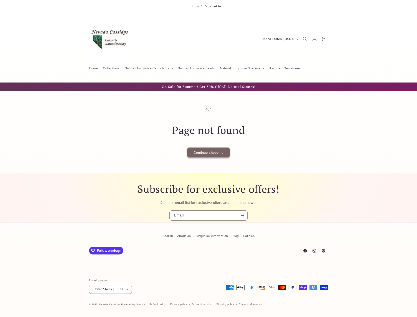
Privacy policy (178, 304)
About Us (184, 236)
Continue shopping (208, 152)
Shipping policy (225, 304)
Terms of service (202, 304)
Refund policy (157, 304)
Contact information (250, 304)
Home (194, 6)
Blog (235, 236)
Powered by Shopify (133, 304)
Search (167, 236)
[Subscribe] (242, 215)
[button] (148, 68)
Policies (249, 236)
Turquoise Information (211, 236)
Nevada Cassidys (110, 304)
